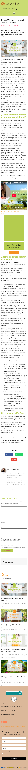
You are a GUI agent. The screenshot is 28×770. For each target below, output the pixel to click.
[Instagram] (6, 722)
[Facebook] (2, 722)
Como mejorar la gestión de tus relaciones (12, 625)
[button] (14, 13)
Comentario (4, 505)
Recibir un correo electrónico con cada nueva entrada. (13, 547)
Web (2, 533)
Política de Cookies (20, 726)
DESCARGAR (14, 252)
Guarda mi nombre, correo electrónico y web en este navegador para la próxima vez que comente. (12, 540)
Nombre (3, 522)
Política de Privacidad (12, 725)
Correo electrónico (5, 527)
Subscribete (14, 758)
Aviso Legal (3, 725)
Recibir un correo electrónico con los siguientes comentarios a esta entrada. (11, 545)
